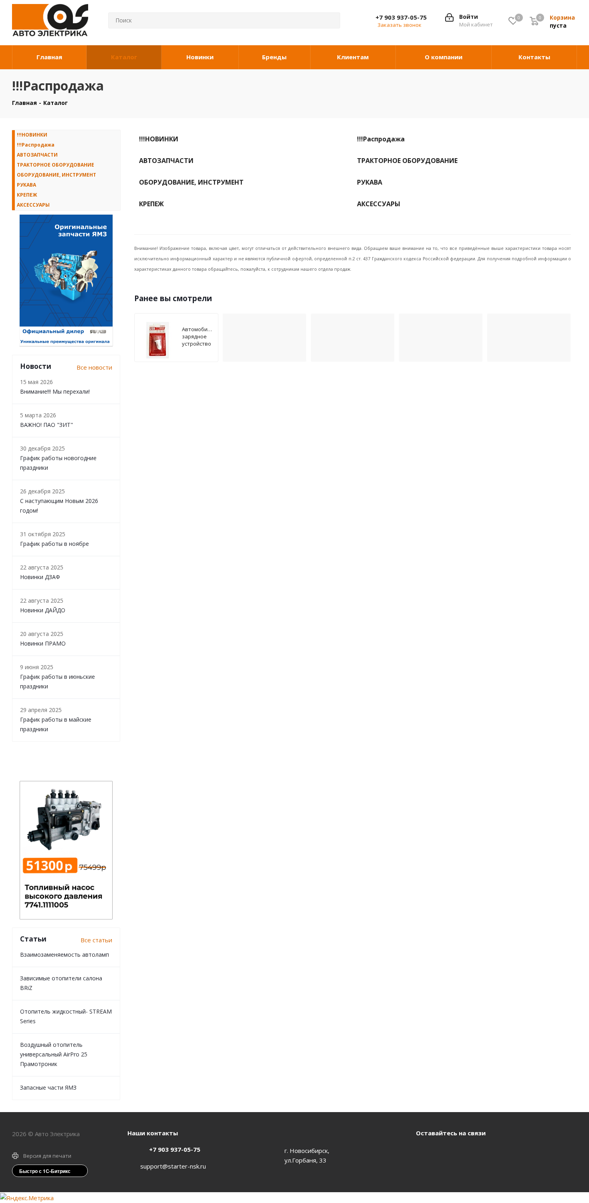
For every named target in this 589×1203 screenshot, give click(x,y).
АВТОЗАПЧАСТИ (37, 154)
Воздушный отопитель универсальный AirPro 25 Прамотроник (53, 1054)
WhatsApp (444, 1151)
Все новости (94, 367)
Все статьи (96, 940)
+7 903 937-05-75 (401, 17)
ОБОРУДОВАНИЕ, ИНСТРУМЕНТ (56, 174)
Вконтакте (424, 1151)
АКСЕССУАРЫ (33, 204)
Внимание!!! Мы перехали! (55, 391)
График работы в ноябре (54, 543)
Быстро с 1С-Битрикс (45, 1171)
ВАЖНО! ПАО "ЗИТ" (46, 424)
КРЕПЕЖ (27, 194)
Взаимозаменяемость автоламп (64, 954)
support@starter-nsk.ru (173, 1166)
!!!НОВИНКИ (32, 134)
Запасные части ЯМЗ (48, 1087)
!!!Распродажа (35, 144)
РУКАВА (26, 184)
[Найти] (327, 20)
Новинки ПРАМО (43, 643)
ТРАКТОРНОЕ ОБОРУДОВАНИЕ (55, 164)
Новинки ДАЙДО (42, 610)
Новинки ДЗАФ (40, 577)
